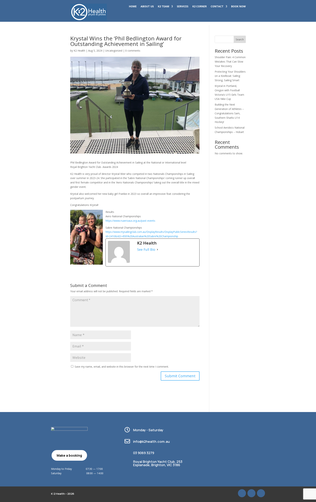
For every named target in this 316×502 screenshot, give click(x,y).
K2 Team (163, 6)
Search (240, 39)
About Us (147, 6)
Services (182, 6)
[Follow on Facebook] (251, 493)
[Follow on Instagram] (261, 493)
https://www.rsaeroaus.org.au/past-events (130, 220)
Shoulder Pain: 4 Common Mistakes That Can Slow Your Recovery (230, 61)
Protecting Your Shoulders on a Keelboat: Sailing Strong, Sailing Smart (230, 76)
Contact (217, 6)
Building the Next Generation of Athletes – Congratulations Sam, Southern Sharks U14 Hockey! (229, 113)
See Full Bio (146, 249)
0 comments (132, 50)
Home (133, 6)
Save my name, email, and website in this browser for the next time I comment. (122, 366)
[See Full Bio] (157, 249)
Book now (238, 6)
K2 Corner (199, 6)
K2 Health (79, 50)
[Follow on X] (242, 493)
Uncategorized (113, 50)
